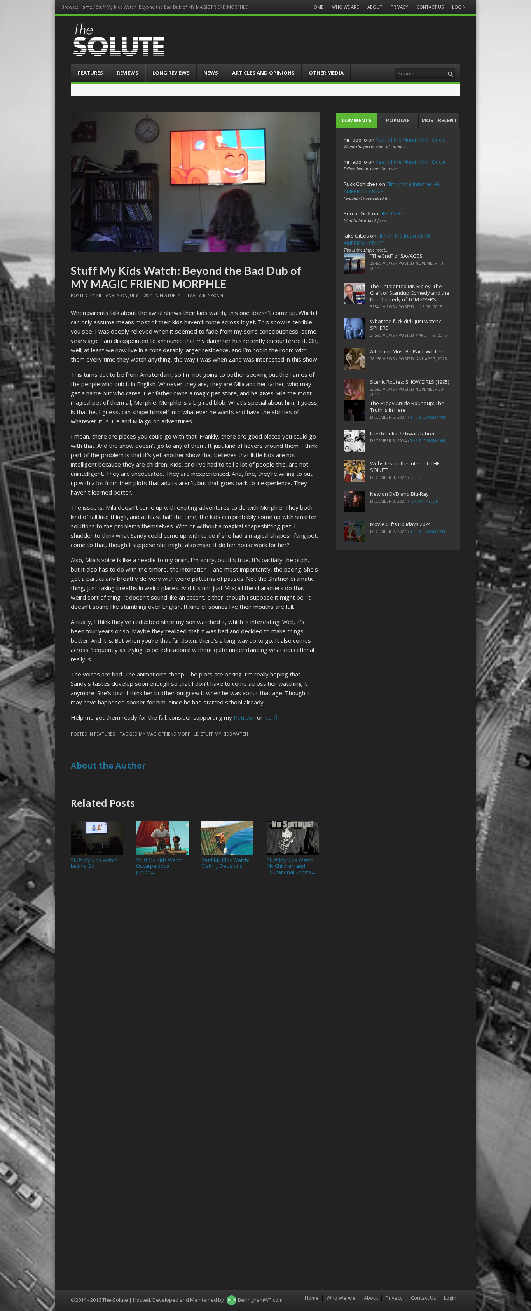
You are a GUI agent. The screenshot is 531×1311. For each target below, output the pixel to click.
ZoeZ (416, 477)
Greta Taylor (424, 501)
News (210, 72)
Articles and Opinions (263, 72)
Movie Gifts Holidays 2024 (400, 524)
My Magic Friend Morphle (168, 734)
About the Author (108, 765)
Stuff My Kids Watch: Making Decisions (225, 863)
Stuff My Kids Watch (224, 734)
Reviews (127, 72)
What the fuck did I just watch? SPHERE (405, 324)
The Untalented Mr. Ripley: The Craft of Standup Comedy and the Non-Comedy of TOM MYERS (409, 293)
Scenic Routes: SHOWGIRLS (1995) (409, 381)
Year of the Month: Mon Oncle (410, 139)
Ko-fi (271, 717)
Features (90, 72)
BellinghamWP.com (260, 1299)
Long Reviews (171, 72)
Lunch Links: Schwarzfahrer (402, 433)
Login (459, 7)
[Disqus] (195, 988)
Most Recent (439, 120)
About (374, 7)
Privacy (399, 7)
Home (85, 7)
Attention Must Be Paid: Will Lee (407, 351)
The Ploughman (427, 417)
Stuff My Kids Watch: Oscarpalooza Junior (160, 866)
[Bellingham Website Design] (231, 1299)
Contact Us (430, 7)
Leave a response (204, 295)
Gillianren (107, 295)
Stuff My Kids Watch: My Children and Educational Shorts (291, 866)
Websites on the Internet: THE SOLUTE (405, 467)
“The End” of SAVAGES (396, 255)
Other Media (326, 72)
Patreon (244, 717)
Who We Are (345, 7)
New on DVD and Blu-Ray (399, 493)
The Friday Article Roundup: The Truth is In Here (407, 406)
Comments (357, 120)
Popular (398, 120)
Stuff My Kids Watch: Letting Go (95, 863)
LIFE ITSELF (391, 213)
